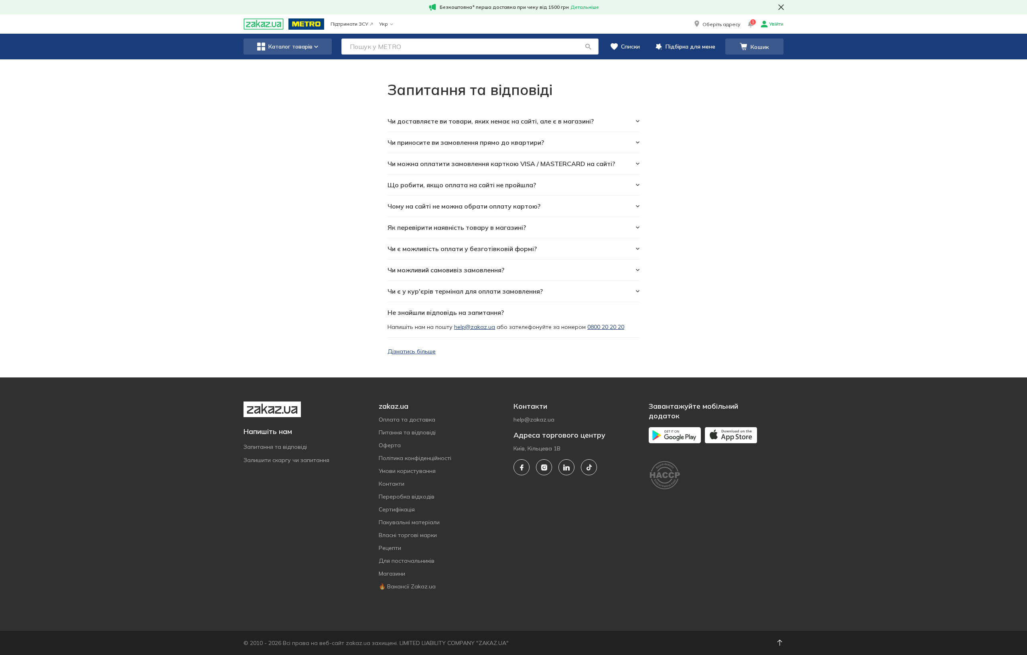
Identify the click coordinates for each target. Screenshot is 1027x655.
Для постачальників (406, 560)
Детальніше (584, 7)
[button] (716, 24)
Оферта (390, 445)
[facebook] (522, 467)
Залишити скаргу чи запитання (286, 460)
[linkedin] (566, 467)
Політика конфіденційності (415, 458)
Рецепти (390, 548)
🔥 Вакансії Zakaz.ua (407, 586)
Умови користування (407, 471)
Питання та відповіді (407, 432)
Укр (383, 24)
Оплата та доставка (407, 419)
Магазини (392, 573)
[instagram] (544, 467)
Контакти (391, 483)
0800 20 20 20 (605, 327)
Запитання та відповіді (275, 446)
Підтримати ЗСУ (349, 24)
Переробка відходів (406, 496)
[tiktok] (589, 467)
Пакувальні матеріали (409, 522)
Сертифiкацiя (397, 509)
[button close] (781, 7)
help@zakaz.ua (474, 327)
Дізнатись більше (412, 351)
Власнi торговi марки (408, 535)
